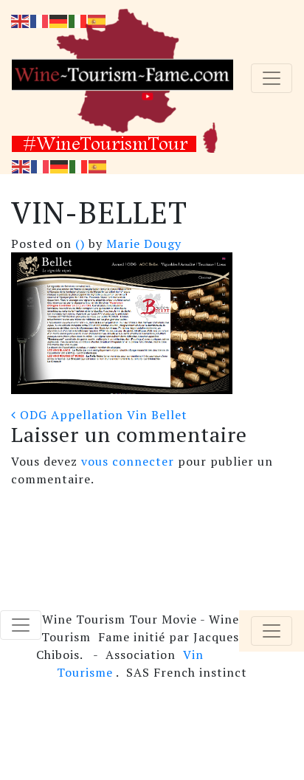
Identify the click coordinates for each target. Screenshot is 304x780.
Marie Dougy (142, 243)
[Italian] (79, 165)
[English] (21, 165)
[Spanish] (98, 165)
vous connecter (127, 461)
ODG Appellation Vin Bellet (101, 415)
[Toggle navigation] (271, 78)
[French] (40, 165)
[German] (59, 165)
